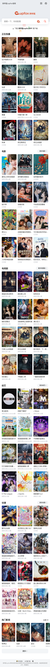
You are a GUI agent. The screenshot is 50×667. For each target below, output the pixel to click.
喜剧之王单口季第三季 (40, 466)
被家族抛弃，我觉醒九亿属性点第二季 (9, 583)
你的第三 (5, 377)
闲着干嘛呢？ (22, 411)
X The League (7, 494)
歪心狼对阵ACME (39, 583)
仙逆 (3, 87)
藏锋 (35, 60)
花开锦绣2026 (7, 60)
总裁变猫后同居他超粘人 (25, 232)
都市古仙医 (6, 528)
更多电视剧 (41, 268)
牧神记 (4, 644)
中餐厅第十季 (22, 115)
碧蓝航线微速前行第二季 (9, 556)
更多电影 (42, 151)
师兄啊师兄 (22, 142)
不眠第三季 (22, 377)
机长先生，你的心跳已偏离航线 (40, 259)
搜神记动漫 (37, 528)
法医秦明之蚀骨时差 (25, 321)
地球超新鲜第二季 (24, 439)
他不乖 (4, 204)
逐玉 (32, 644)
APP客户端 (27, 661)
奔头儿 (4, 232)
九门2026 (37, 115)
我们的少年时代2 (39, 87)
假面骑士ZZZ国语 (24, 583)
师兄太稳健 (37, 142)
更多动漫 (42, 502)
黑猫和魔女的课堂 (40, 611)
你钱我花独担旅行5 (9, 439)
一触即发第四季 (39, 377)
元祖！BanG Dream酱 (25, 611)
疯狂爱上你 (22, 294)
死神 (3, 142)
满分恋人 (36, 321)
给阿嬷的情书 (38, 177)
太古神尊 (21, 556)
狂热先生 (36, 294)
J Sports (21, 494)
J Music (36, 411)
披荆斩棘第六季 (23, 466)
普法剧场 (5, 411)
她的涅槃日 (6, 321)
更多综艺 (42, 385)
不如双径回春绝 (39, 204)
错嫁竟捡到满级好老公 (25, 259)
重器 (3, 115)
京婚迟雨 (21, 204)
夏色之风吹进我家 (8, 177)
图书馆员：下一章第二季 (40, 349)
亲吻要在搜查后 (23, 177)
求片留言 (20, 661)
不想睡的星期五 (39, 439)
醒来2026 (21, 87)
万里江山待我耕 (7, 349)
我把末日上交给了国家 (40, 556)
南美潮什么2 (38, 494)
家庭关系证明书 (7, 294)
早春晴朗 (21, 60)
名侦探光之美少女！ (25, 528)
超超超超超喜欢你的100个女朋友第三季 (9, 611)
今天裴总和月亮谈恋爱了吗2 (40, 232)
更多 (24, 651)
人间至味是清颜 (7, 259)
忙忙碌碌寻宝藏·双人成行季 (9, 466)
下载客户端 (26, 28)
